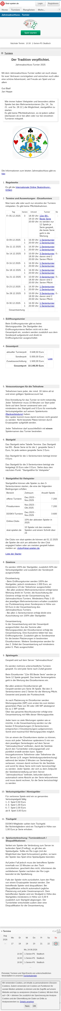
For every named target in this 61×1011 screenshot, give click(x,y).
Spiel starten (30, 32)
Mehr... (41, 9)
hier (3, 173)
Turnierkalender (30, 976)
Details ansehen (27, 1002)
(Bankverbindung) (14, 414)
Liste (50, 358)
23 (56, 944)
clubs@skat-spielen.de (28, 548)
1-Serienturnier (47, 240)
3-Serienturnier (47, 253)
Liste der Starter (13, 554)
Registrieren (53, 3)
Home (5, 9)
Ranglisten (29, 9)
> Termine (6, 931)
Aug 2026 (5, 938)
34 (5, 944)
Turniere (15, 9)
